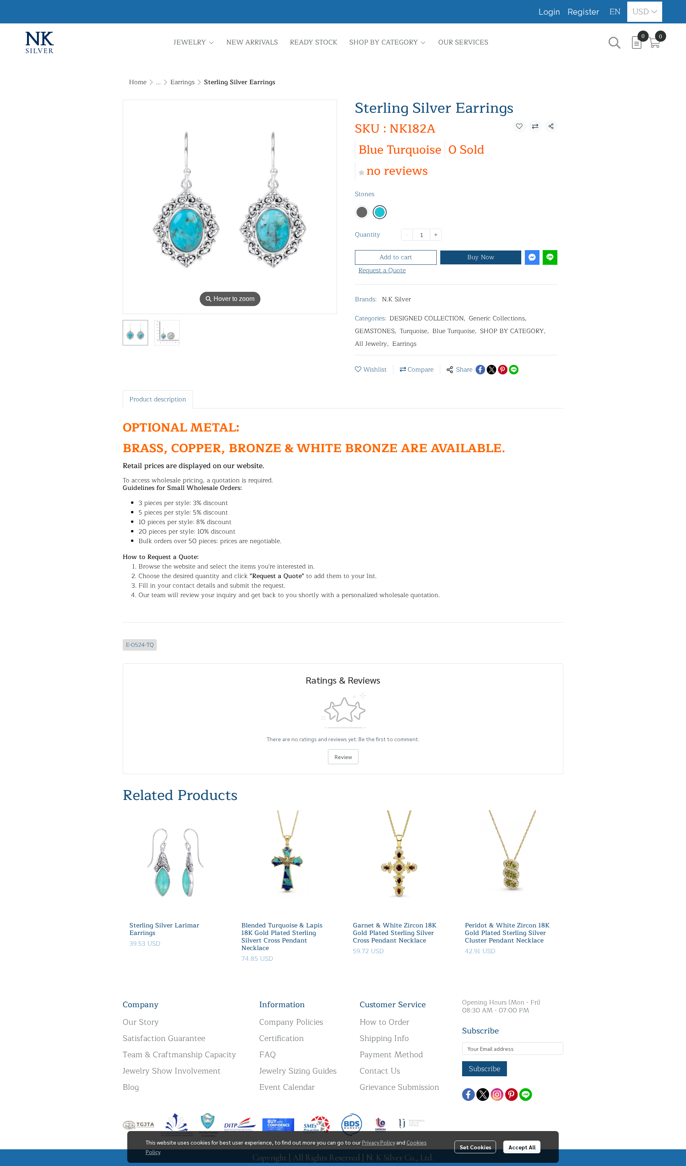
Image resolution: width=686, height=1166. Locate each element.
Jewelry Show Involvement (172, 1070)
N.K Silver (396, 299)
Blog (131, 1087)
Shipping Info (384, 1038)
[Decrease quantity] (406, 234)
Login (549, 12)
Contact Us (380, 1070)
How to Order (384, 1022)
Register (583, 12)
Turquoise (414, 331)
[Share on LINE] (513, 369)
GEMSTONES (376, 331)
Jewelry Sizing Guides (298, 1070)
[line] (525, 1094)
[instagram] (497, 1094)
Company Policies (291, 1022)
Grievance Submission (399, 1087)
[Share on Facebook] (480, 369)
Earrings (182, 82)
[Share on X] (491, 369)
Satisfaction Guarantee (164, 1038)
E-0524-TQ (140, 644)
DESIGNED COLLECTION (427, 318)
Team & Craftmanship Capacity (179, 1054)
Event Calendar (287, 1087)
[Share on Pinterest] (502, 369)
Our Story (141, 1022)
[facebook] (468, 1094)
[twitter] (482, 1094)
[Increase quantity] (435, 234)
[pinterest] (511, 1094)
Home (137, 82)
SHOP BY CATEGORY (513, 331)
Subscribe (484, 1069)
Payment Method (391, 1054)
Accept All (522, 1147)
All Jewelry (372, 344)
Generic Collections (498, 318)
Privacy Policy (378, 1142)
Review (343, 756)
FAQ (267, 1054)
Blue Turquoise (454, 331)
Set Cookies (475, 1147)
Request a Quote (382, 270)
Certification (281, 1038)
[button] (615, 12)
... (158, 82)
